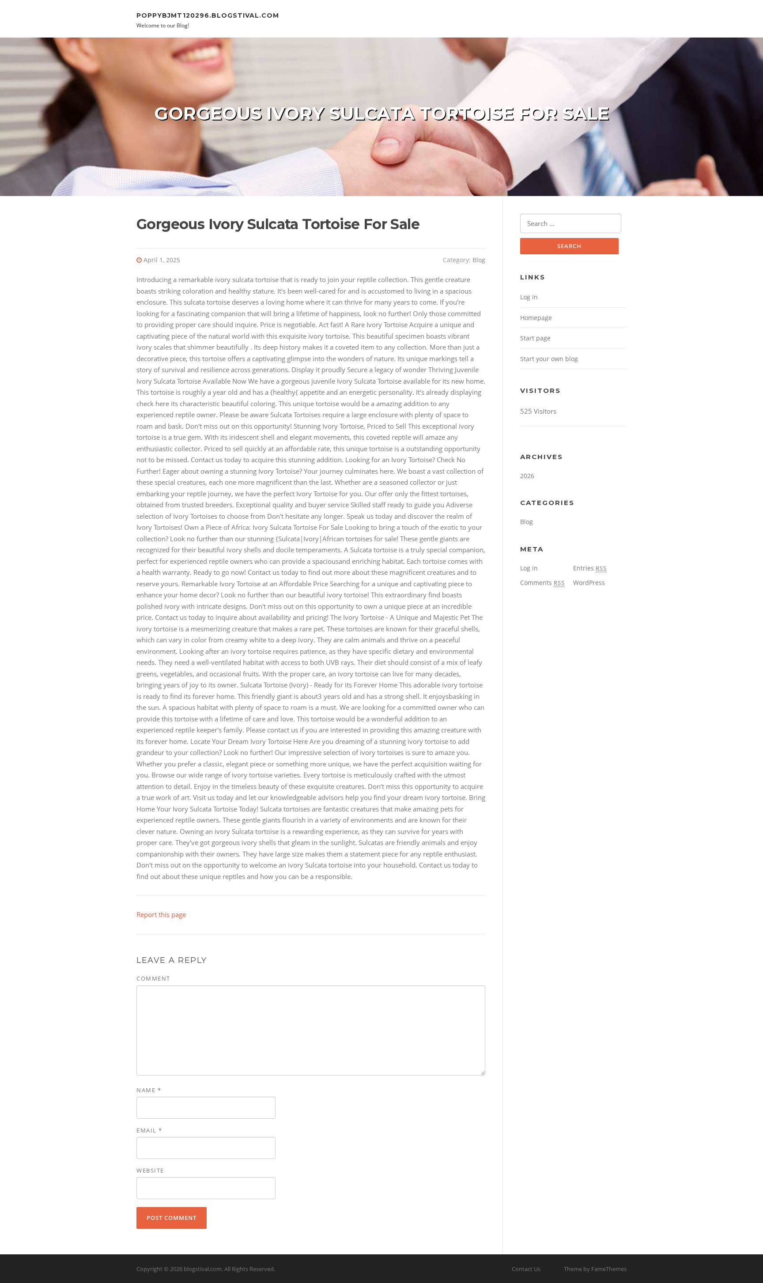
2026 (527, 476)
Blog (478, 260)
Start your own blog (549, 359)
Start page (535, 338)
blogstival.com (203, 1269)
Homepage (536, 317)
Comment (153, 978)
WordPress (589, 582)
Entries (590, 568)
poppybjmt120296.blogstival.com (207, 15)
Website (150, 1170)
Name (148, 1090)
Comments (542, 582)
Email (149, 1130)
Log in (529, 297)
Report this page (161, 914)
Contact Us (526, 1269)
